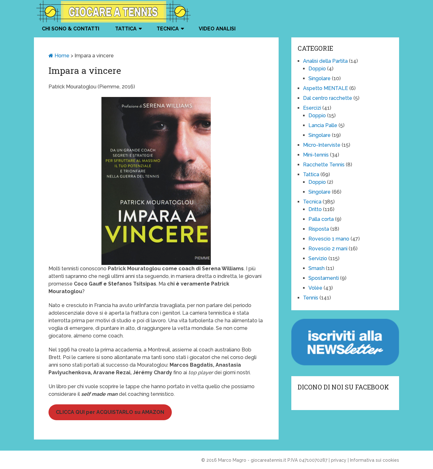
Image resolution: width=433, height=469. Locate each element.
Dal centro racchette (327, 98)
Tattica (126, 29)
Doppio (317, 69)
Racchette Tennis (324, 165)
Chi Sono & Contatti (70, 29)
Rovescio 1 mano (328, 239)
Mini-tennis (316, 155)
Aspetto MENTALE (325, 88)
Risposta (318, 229)
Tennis (310, 298)
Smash (316, 268)
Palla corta (321, 219)
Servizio (317, 258)
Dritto (315, 209)
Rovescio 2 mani (327, 249)
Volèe (315, 288)
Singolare (319, 78)
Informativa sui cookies (374, 460)
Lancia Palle (322, 125)
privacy (338, 460)
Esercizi (312, 108)
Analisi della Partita (325, 61)
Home (61, 56)
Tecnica (168, 29)
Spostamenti (323, 278)
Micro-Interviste (321, 145)
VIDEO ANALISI (217, 29)
